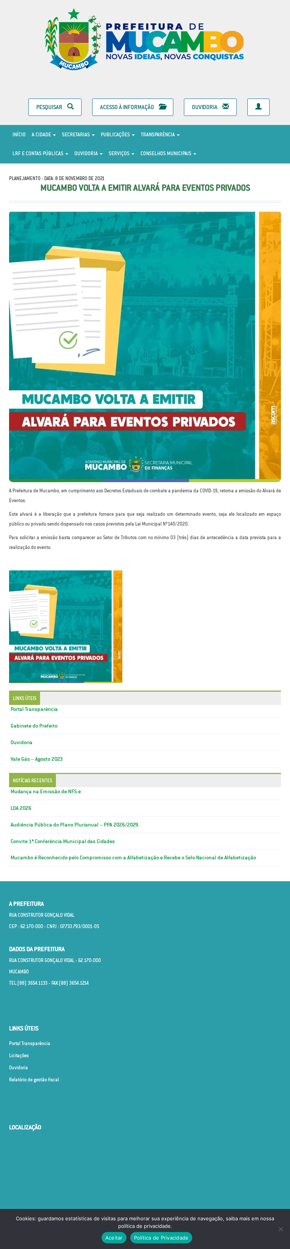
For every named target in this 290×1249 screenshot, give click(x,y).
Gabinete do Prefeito (34, 725)
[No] (280, 1229)
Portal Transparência (34, 709)
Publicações (116, 134)
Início (19, 134)
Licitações (19, 1055)
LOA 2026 (21, 808)
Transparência (158, 134)
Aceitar (114, 1238)
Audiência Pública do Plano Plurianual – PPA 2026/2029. (75, 824)
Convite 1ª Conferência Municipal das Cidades (63, 841)
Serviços (120, 153)
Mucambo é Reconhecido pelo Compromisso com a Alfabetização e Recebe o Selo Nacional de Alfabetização (133, 857)
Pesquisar (49, 107)
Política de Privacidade (161, 1238)
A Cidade (42, 134)
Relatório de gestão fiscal (34, 1079)
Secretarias (76, 134)
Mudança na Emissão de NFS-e (46, 791)
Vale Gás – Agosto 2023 (37, 759)
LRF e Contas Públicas (38, 153)
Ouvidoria (205, 107)
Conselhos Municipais (166, 153)
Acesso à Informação (127, 107)
